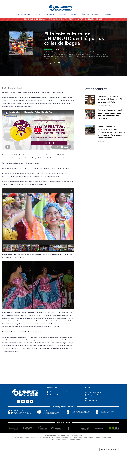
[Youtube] (31, 401)
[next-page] (89, 145)
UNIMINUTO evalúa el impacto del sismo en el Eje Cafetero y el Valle (110, 99)
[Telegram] (59, 63)
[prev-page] (86, 145)
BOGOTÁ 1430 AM (51, 19)
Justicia (100, 122)
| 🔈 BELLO (89, 19)
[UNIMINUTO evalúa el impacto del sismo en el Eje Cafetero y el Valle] (90, 100)
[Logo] (60, 8)
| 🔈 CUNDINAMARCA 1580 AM (65, 19)
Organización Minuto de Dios (107, 105)
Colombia (101, 141)
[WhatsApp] (50, 63)
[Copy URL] (63, 63)
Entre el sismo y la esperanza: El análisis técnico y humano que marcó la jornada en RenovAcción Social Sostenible (111, 132)
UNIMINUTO (48, 49)
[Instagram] (23, 401)
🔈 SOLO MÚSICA (98, 19)
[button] (116, 6)
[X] (55, 63)
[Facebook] (46, 63)
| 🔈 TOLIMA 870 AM (80, 19)
